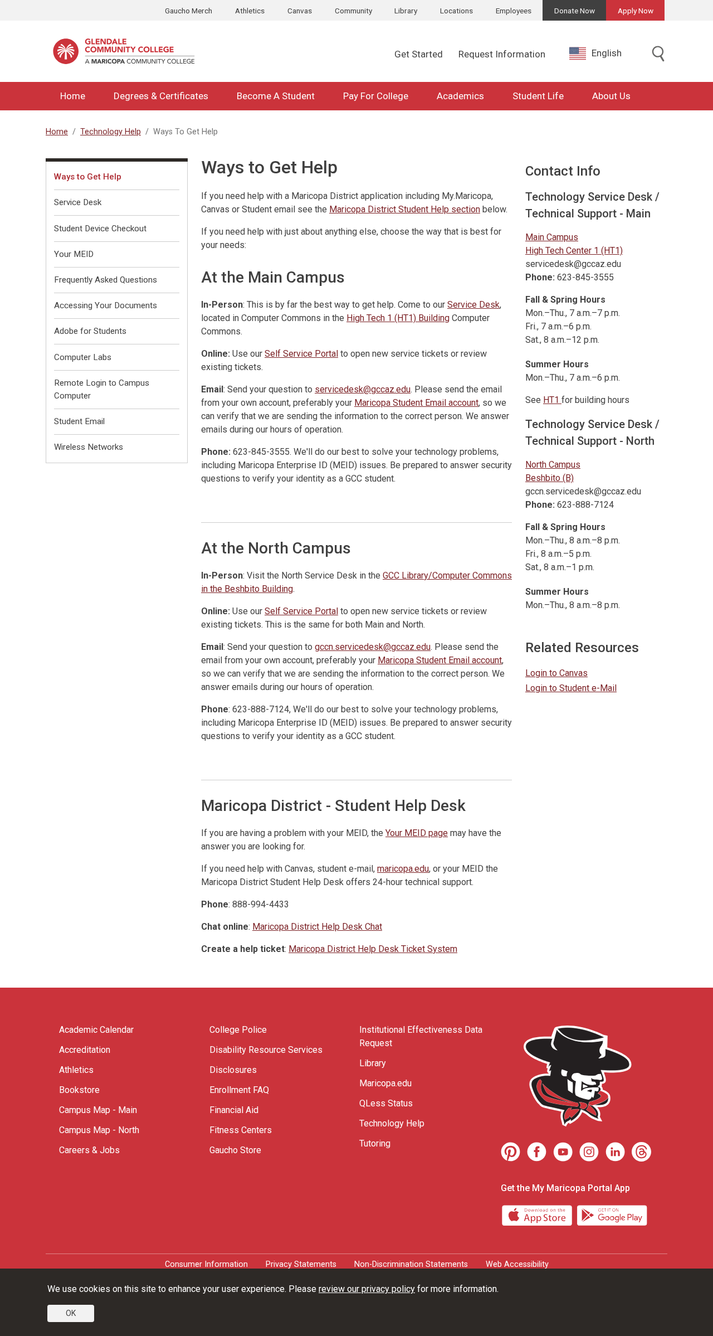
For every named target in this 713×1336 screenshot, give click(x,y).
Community (353, 10)
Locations (456, 10)
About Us (611, 95)
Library (405, 10)
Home (72, 95)
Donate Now (574, 10)
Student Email (79, 421)
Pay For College (375, 95)
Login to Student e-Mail (571, 688)
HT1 (552, 400)
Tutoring (374, 1143)
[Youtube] (563, 1152)
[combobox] (604, 53)
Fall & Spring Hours (565, 299)
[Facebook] (536, 1152)
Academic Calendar (96, 1029)
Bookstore (79, 1090)
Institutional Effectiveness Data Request (420, 1036)
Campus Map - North (99, 1130)
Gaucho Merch (188, 10)
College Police (238, 1029)
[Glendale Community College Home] (123, 51)
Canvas (299, 10)
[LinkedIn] (615, 1152)
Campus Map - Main (98, 1110)
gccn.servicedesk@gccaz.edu (373, 647)
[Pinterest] (510, 1152)
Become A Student (276, 95)
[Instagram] (589, 1152)
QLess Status (386, 1103)
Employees (513, 10)
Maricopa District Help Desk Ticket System (373, 949)
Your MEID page (416, 833)
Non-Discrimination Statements (411, 1264)
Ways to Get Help (87, 177)
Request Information (501, 54)
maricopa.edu (403, 868)
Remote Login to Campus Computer (101, 389)
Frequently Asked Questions (105, 280)
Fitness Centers (240, 1130)
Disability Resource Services (266, 1049)
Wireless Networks (88, 447)
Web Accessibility (517, 1264)
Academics (460, 95)
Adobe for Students (90, 331)
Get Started (418, 54)
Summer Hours (557, 364)
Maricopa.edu (385, 1083)
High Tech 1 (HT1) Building (398, 318)
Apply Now (635, 10)
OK (71, 1313)
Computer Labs (82, 357)
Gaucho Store (235, 1150)
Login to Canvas (556, 673)
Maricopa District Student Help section (404, 209)
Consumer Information (206, 1264)
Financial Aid (233, 1110)
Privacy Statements (301, 1264)
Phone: (540, 277)
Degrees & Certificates (161, 95)
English (607, 53)
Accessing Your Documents (105, 305)
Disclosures (233, 1070)
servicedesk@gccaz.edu (363, 389)
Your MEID (74, 254)
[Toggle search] (658, 55)
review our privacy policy (367, 1289)
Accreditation (84, 1049)
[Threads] (641, 1152)
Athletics (250, 10)
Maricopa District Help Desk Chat (317, 926)
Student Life (538, 95)
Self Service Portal (301, 353)
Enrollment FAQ (239, 1090)
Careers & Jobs (89, 1150)
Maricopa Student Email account (416, 402)
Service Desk (473, 304)
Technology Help (110, 132)
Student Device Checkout (100, 229)
